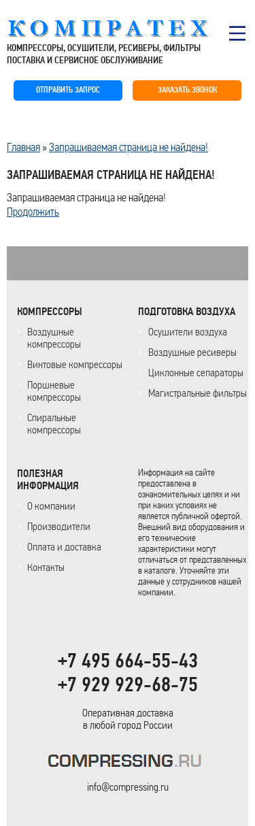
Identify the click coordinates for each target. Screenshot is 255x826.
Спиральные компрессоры (54, 423)
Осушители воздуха (187, 331)
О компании (51, 505)
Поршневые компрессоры (54, 390)
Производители (58, 526)
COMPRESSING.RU (121, 28)
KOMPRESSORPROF (127, 763)
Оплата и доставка (64, 546)
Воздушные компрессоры (54, 337)
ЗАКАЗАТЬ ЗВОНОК (187, 90)
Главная (23, 147)
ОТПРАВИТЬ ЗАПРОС (68, 90)
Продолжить (33, 211)
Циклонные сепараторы (195, 372)
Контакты (46, 567)
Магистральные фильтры (197, 392)
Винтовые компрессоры (74, 364)
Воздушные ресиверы (192, 352)
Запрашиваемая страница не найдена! (128, 147)
